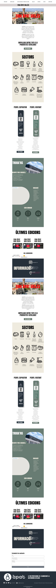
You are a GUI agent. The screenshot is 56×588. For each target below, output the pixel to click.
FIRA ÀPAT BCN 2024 (16, 240)
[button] (17, 219)
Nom (12, 555)
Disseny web (28, 587)
